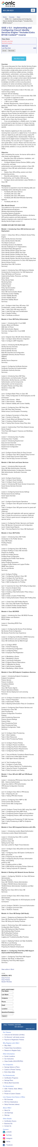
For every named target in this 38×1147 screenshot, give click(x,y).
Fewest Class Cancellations (12, 1048)
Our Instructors (9, 1059)
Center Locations (9, 1056)
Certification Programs (11, 1078)
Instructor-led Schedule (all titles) (14, 1035)
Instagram (9, 1138)
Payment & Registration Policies (14, 1040)
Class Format (5, 978)
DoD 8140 (7, 1091)
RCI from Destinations (11, 1102)
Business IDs (8, 1123)
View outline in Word (7, 969)
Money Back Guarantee (11, 1083)
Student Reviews (6, 982)
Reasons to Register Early (12, 1050)
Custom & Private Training (12, 1069)
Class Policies (5, 980)
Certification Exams (10, 1121)
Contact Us (7, 1126)
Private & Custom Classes (12, 1093)
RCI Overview (8, 1099)
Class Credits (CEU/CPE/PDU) (13, 1061)
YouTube (9, 1135)
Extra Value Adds (9, 1072)
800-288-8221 (8, 10)
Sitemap (6, 1115)
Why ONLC (7, 1045)
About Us (7, 1110)
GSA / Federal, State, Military (13, 1089)
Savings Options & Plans (11, 1067)
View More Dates (19, 59)
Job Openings (8, 1113)
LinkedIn (9, 1132)
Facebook (9, 1145)
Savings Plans (8, 1080)
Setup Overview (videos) (11, 1104)
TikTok (8, 1141)
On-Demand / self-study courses (14, 1037)
